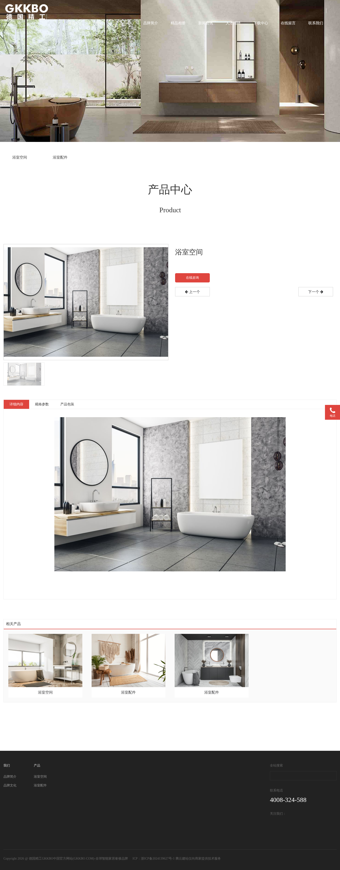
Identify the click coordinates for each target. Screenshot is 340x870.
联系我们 (315, 23)
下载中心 (260, 23)
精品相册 (178, 23)
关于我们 (95, 23)
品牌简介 (150, 23)
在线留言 (288, 23)
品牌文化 (9, 785)
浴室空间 (19, 157)
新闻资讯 (205, 23)
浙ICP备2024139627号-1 (158, 858)
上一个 (194, 292)
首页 (71, 23)
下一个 (314, 292)
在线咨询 (192, 277)
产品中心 (123, 23)
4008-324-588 (288, 799)
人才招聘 (233, 23)
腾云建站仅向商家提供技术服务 (198, 858)
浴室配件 (60, 157)
